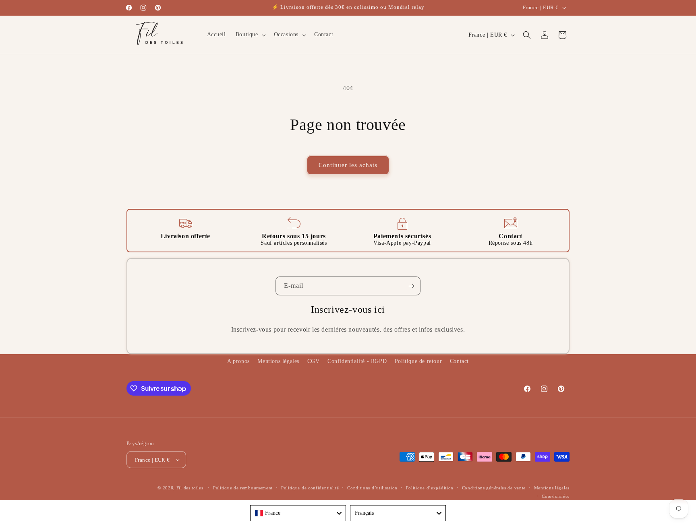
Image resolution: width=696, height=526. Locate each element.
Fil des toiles (189, 487)
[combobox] (298, 513)
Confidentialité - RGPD (357, 361)
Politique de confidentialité (310, 487)
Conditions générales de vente (494, 487)
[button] (250, 34)
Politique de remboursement (243, 487)
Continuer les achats (348, 165)
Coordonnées (556, 496)
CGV (313, 361)
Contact (459, 361)
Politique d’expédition (430, 487)
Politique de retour (418, 361)
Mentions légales (278, 361)
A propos (238, 361)
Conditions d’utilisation (372, 487)
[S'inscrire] (411, 285)
